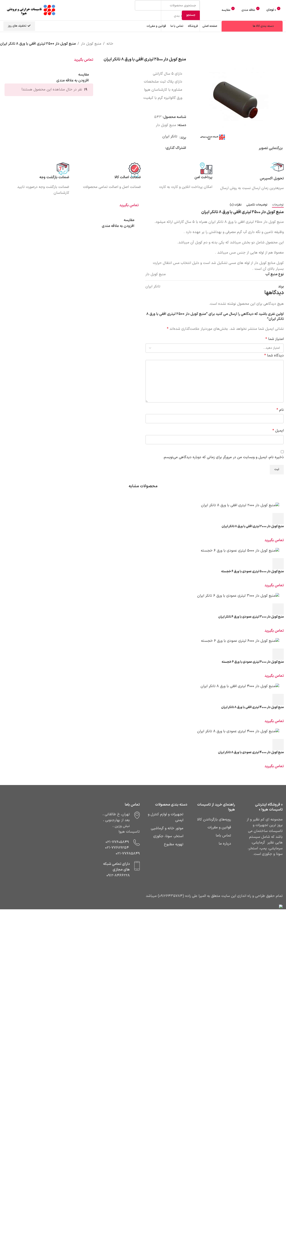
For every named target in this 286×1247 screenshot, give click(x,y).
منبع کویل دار (91, 43)
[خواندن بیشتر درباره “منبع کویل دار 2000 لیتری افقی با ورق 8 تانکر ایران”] (278, 518)
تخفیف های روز (17, 26)
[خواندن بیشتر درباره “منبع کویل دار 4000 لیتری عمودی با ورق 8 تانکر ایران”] (278, 744)
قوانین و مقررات (219, 827)
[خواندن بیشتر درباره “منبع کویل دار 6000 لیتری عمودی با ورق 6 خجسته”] (278, 654)
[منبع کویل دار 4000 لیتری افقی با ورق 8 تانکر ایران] (143, 686)
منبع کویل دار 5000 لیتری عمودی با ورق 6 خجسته (252, 571)
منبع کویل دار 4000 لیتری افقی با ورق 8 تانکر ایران (252, 707)
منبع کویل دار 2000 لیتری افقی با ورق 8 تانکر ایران (253, 526)
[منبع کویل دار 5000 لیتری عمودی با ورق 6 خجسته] (143, 550)
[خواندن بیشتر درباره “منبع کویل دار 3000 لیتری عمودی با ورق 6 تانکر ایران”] (278, 609)
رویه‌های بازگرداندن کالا (214, 819)
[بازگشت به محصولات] (278, 49)
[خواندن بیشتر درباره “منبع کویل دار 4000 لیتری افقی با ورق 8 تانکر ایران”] (278, 699)
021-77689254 (117, 847)
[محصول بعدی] (272, 49)
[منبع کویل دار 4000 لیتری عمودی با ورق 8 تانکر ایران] (143, 731)
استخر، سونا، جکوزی (168, 836)
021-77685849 (128, 853)
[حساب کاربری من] (215, 10)
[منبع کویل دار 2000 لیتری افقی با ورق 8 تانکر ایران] (143, 505)
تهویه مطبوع (173, 844)
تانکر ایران (169, 136)
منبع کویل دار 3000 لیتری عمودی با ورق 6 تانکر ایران (251, 616)
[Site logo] (31, 10)
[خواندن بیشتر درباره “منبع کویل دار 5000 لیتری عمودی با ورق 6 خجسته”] (278, 563)
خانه (109, 43)
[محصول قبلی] (283, 49)
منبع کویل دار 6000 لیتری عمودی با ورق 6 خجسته (253, 662)
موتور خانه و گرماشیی (167, 828)
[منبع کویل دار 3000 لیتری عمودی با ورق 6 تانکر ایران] (143, 596)
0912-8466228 (118, 875)
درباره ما (225, 843)
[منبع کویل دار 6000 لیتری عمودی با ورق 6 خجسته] (143, 641)
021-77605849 (117, 842)
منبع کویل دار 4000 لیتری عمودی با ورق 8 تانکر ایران (251, 752)
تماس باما (223, 835)
